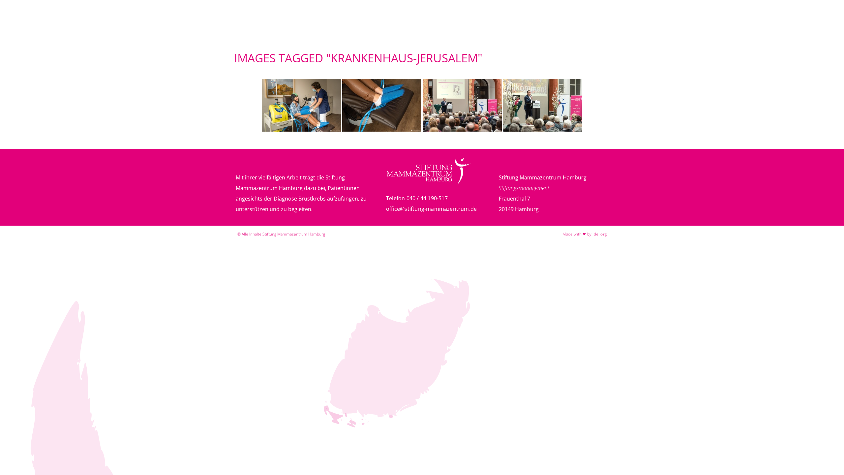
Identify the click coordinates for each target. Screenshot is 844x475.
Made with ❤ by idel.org (584, 234)
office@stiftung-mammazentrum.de (431, 208)
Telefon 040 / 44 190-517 (417, 198)
